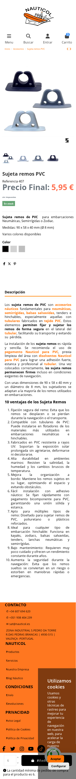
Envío (9, 695)
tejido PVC (52, 321)
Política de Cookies (18, 729)
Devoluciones (15, 704)
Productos (12, 652)
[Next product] (70, 49)
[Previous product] (68, 49)
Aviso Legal (13, 720)
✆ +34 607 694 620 (18, 611)
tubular (11, 333)
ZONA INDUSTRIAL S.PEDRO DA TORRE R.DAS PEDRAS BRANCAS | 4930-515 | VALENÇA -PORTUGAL (31, 634)
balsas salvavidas (40, 313)
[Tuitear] (9, 264)
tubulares (12, 321)
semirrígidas (14, 313)
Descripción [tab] (15, 292)
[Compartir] (4, 264)
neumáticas (61, 309)
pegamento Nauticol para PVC (31, 352)
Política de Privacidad (20, 738)
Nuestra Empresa (17, 669)
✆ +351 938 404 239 (19, 617)
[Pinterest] (15, 264)
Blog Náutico (14, 678)
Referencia (10, 181)
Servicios (12, 660)
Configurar (58, 766)
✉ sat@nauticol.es (18, 624)
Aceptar (55, 758)
